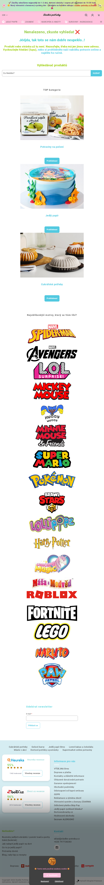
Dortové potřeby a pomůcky (44, 750)
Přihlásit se (33, 725)
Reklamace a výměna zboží (67, 798)
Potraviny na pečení (52, 146)
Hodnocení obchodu (64, 815)
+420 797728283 (63, 841)
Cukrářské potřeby (52, 284)
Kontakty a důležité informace (69, 776)
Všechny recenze (32, 773)
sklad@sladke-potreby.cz (67, 838)
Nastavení (45, 881)
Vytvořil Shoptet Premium (91, 881)
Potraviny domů (10, 851)
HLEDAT (96, 73)
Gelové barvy (38, 747)
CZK (3, 15)
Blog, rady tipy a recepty (14, 855)
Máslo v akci (20, 750)
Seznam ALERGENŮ (64, 819)
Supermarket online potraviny (77, 750)
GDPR (57, 794)
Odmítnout (59, 881)
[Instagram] (57, 847)
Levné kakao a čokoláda (81, 747)
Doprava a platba (62, 772)
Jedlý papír (52, 215)
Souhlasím (53, 875)
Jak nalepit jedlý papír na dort (17, 844)
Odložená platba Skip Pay (67, 805)
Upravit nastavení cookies (23, 882)
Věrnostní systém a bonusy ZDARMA (72, 801)
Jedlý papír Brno (57, 747)
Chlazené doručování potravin (69, 779)
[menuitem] (9, 22)
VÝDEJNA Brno (61, 768)
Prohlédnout (52, 161)
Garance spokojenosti (65, 783)
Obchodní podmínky (64, 787)
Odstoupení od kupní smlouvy (69, 790)
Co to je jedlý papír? (12, 847)
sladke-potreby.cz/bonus (85, 5)
